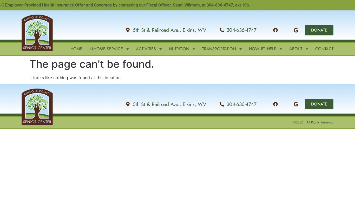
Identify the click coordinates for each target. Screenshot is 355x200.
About (295, 49)
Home (76, 49)
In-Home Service (106, 49)
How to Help (262, 49)
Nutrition (179, 49)
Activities (146, 49)
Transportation (219, 49)
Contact (324, 49)
